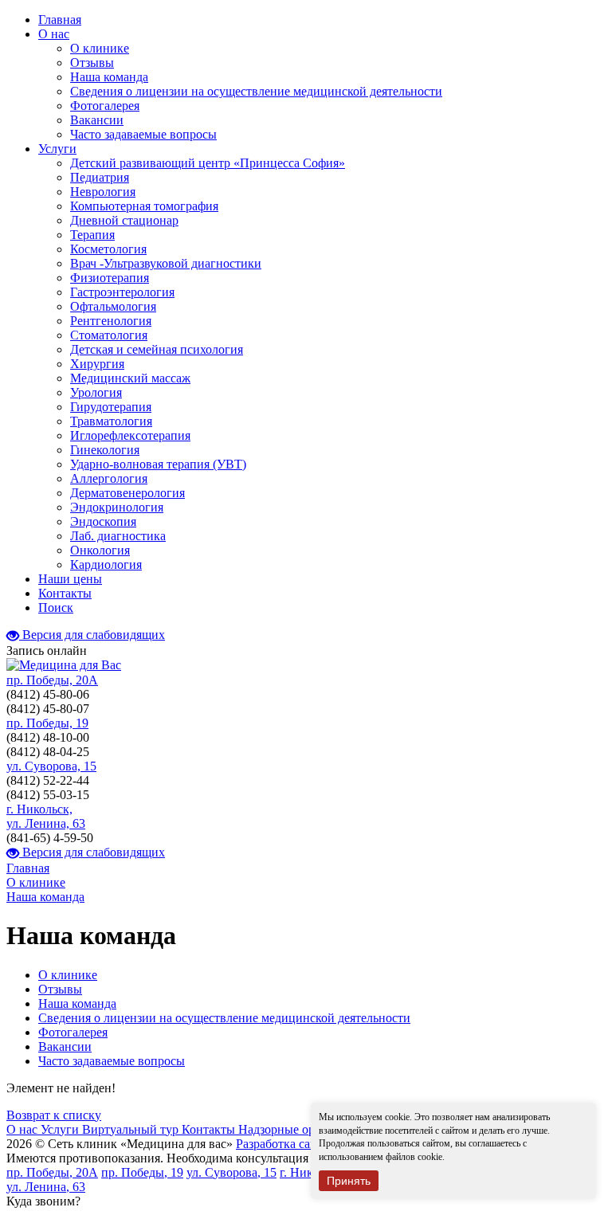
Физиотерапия (109, 277)
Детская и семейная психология (156, 349)
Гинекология (104, 450)
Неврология (102, 191)
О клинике (99, 48)
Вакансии (97, 120)
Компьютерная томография (144, 206)
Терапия (92, 234)
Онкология (100, 550)
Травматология (111, 421)
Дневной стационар (124, 220)
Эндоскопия (103, 521)
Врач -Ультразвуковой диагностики (165, 263)
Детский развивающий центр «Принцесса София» (207, 163)
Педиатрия (99, 177)
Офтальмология (113, 306)
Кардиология (106, 564)
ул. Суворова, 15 (51, 766)
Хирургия (97, 363)
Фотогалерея (104, 105)
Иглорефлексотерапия (130, 435)
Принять (349, 1180)
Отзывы (92, 62)
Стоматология (108, 335)
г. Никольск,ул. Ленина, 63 (45, 816)
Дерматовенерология (127, 493)
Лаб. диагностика (118, 536)
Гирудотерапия (110, 406)
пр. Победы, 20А (52, 680)
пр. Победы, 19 (47, 723)
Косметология (108, 249)
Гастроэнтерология (122, 292)
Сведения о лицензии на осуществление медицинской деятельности (256, 91)
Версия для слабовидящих (92, 634)
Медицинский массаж (130, 378)
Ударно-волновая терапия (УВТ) (158, 464)
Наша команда (109, 77)
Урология (96, 392)
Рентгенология (110, 320)
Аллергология (108, 478)
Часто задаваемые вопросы (143, 134)
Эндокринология (116, 507)
